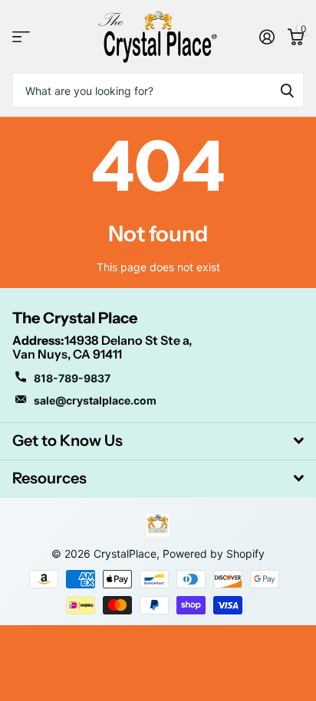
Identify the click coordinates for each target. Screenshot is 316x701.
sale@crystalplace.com (95, 400)
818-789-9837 (72, 378)
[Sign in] (266, 36)
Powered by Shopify (214, 553)
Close (158, 441)
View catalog (21, 36)
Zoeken (287, 90)
